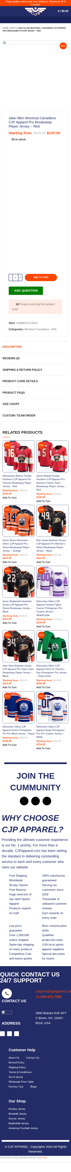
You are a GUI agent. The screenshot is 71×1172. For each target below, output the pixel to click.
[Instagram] (35, 801)
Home (5, 28)
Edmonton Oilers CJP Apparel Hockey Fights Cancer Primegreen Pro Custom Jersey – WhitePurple (49, 608)
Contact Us (32, 1057)
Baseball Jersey (17, 1113)
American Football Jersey (23, 1128)
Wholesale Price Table (21, 1081)
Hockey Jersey (17, 1108)
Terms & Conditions (20, 1072)
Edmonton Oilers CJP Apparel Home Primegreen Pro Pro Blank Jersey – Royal (18, 730)
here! (44, 1157)
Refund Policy (16, 1062)
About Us (14, 1057)
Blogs (33, 1086)
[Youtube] (47, 801)
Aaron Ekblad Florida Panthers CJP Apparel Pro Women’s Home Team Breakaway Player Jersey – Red (51, 482)
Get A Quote (16, 1077)
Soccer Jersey (17, 1118)
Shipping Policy (17, 1067)
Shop (13, 28)
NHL (54, 329)
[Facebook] (24, 801)
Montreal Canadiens (36, 329)
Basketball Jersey (19, 1123)
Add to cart (41, 277)
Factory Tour (16, 1086)
